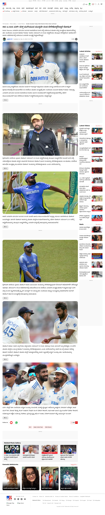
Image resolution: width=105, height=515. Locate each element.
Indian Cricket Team (38, 427)
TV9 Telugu (62, 501)
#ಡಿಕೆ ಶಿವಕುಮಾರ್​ (43, 11)
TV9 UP (44, 503)
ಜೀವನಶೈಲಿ (50, 8)
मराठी (43, 1)
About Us (41, 497)
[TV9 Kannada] (4, 4)
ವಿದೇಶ (44, 8)
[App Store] (22, 504)
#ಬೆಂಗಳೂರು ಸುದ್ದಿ (73, 11)
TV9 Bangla (68, 501)
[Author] (4, 39)
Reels (81, 224)
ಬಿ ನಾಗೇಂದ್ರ (7, 11)
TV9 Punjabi (83, 501)
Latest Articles (84, 51)
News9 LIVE (50, 503)
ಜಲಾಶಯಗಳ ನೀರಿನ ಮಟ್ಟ (55, 11)
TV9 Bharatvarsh (47, 501)
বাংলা (52, 1)
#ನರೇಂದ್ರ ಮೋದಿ (83, 11)
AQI (86, 5)
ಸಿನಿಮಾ (18, 8)
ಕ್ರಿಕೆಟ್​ (23, 8)
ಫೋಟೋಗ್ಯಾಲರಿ (30, 8)
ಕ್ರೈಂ (81, 8)
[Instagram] (21, 499)
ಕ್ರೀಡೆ (36, 8)
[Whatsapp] (89, 4)
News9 (30, 1)
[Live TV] (92, 4)
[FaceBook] (15, 499)
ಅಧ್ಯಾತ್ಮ (66, 8)
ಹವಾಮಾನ (30, 11)
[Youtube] (11, 422)
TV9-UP (74, 1)
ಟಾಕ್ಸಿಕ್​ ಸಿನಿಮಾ (16, 11)
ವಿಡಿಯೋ (24, 11)
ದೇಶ (40, 8)
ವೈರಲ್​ (61, 8)
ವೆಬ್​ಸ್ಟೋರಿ (65, 11)
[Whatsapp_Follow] (16, 422)
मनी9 (69, 1)
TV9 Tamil (89, 501)
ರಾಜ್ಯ (14, 8)
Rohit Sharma (48, 427)
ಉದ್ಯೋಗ (90, 11)
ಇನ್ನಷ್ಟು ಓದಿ (73, 465)
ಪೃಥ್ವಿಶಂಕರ (10, 39)
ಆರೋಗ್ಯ (56, 8)
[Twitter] (18, 499)
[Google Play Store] (11, 504)
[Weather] (83, 4)
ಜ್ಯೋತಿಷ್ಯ (76, 8)
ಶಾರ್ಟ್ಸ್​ (36, 11)
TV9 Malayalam (96, 501)
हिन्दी (34, 1)
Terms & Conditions (74, 497)
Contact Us (35, 497)
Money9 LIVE (57, 503)
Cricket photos (21, 24)
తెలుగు (39, 1)
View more (98, 52)
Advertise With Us (49, 497)
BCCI (30, 427)
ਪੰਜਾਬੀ (56, 1)
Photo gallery (13, 24)
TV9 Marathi (55, 501)
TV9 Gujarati (76, 501)
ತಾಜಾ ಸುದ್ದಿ (8, 8)
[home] (3, 8)
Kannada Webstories (10, 464)
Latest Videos (84, 125)
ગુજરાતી (48, 1)
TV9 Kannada (6, 24)
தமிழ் (60, 1)
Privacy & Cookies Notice (61, 497)
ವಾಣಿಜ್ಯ (71, 8)
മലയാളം (65, 1)
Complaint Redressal (85, 497)
